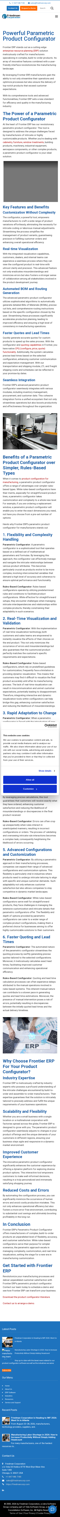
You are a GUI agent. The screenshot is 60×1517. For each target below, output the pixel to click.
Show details (45, 771)
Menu (56, 16)
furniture (17, 142)
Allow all (30, 780)
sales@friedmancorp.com (18, 1480)
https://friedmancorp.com (18, 1484)
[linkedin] (3, 1490)
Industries (8, 1396)
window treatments (33, 142)
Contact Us (13, 8)
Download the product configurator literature (26, 1297)
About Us (8, 1389)
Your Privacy (29, 1513)
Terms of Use (16, 1513)
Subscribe (6, 1370)
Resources (9, 1399)
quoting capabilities (31, 344)
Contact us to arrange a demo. (19, 1303)
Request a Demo (28, 8)
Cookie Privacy (44, 1513)
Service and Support (13, 1403)
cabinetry (7, 142)
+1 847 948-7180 (13, 1477)
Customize (28, 789)
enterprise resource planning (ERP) (21, 50)
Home (7, 1386)
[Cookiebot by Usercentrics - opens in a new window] (44, 726)
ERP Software (10, 1393)
